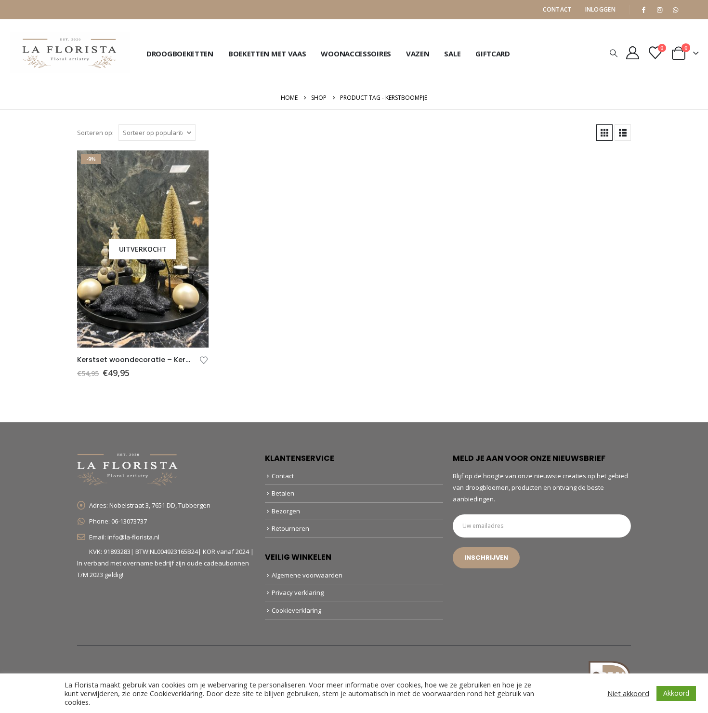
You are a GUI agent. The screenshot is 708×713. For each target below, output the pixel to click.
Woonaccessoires (356, 53)
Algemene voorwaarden (307, 575)
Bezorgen (286, 511)
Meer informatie (192, 166)
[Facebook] (643, 9)
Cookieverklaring (296, 610)
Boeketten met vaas (267, 53)
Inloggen (600, 9)
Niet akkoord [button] (628, 693)
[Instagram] (659, 9)
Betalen (283, 493)
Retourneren (290, 528)
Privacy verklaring (298, 592)
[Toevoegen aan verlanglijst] (204, 359)
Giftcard (492, 53)
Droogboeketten (179, 53)
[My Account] (633, 52)
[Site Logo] (70, 52)
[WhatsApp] (675, 9)
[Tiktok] (691, 9)
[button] (613, 53)
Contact (557, 9)
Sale (452, 53)
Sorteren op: (95, 132)
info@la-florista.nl (133, 537)
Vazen (418, 53)
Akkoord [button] (676, 693)
